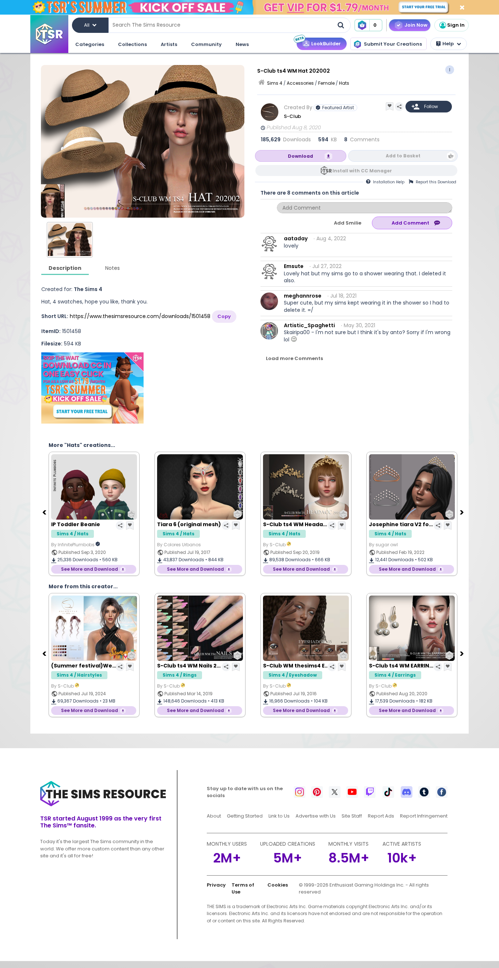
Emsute (294, 266)
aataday (296, 238)
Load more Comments (294, 358)
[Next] (462, 512)
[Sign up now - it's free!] (92, 388)
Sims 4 (274, 83)
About (214, 815)
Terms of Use (243, 888)
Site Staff (352, 815)
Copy (224, 316)
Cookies (277, 884)
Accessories (300, 83)
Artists (169, 44)
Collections (132, 44)
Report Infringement (423, 815)
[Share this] (399, 106)
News (242, 44)
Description (65, 268)
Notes (112, 268)
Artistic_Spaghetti (309, 325)
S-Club (292, 116)
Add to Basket (403, 156)
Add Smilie (347, 222)
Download (300, 156)
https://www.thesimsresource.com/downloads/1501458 (140, 316)
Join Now (415, 25)
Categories (89, 44)
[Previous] (45, 512)
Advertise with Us (316, 815)
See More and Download (89, 569)
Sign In (456, 25)
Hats (344, 83)
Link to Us (279, 815)
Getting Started (245, 815)
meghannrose (302, 295)
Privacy (216, 884)
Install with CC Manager (362, 171)
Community (206, 44)
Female (326, 83)
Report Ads (381, 815)
